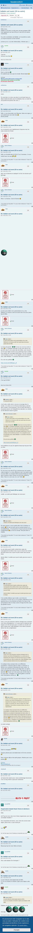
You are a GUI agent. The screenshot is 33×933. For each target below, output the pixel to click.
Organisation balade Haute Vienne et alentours (15, 809)
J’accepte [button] (16, 930)
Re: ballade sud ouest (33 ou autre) (11, 50)
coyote (6, 836)
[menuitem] (4, 5)
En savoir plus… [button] (23, 925)
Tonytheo (6, 63)
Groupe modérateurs (11, 13)
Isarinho (6, 45)
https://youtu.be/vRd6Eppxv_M (9, 362)
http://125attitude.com (5, 763)
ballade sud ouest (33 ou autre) (12, 11)
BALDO (5, 738)
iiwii (2, 104)
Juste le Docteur (8, 145)
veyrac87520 (7, 803)
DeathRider (3, 783)
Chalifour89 (3, 769)
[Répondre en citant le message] (28, 21)
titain (7, 120)
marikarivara (3, 19)
